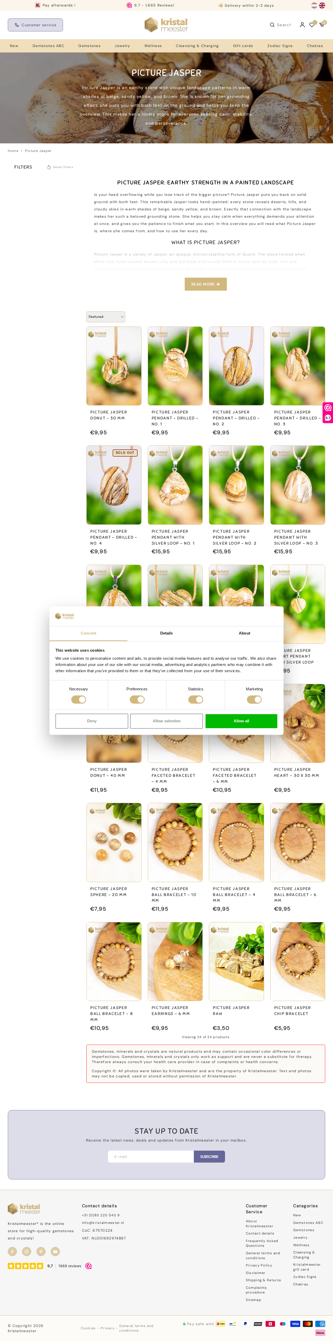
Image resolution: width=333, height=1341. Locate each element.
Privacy (107, 1328)
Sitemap (253, 1300)
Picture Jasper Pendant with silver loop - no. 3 (296, 537)
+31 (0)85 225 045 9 (101, 1215)
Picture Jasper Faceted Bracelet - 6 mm (235, 775)
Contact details (260, 1233)
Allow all (241, 721)
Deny (92, 721)
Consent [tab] (88, 633)
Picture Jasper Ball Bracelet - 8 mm (111, 1013)
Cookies (88, 1328)
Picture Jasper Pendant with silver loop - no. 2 (235, 537)
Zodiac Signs (280, 45)
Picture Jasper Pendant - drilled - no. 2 (236, 418)
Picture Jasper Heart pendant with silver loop (294, 656)
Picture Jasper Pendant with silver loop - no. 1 (173, 537)
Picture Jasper (38, 151)
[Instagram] (26, 1251)
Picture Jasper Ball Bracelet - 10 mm (174, 894)
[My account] (302, 25)
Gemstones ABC (48, 45)
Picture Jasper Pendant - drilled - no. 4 (113, 537)
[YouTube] (55, 1251)
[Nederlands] (314, 5)
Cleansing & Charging (197, 45)
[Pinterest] (41, 1251)
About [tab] (244, 633)
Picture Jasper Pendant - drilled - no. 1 (175, 418)
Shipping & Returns (263, 1280)
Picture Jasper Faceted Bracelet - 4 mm (174, 775)
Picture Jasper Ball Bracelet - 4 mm (234, 894)
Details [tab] (166, 633)
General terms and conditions (263, 1255)
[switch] (137, 699)
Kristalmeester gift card (307, 1267)
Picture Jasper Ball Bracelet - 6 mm (295, 894)
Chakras (315, 45)
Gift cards (243, 45)
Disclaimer (256, 1273)
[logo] (166, 24)
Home (13, 151)
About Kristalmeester (259, 1223)
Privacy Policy (259, 1265)
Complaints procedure (256, 1290)
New (14, 45)
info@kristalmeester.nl (103, 1222)
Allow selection (167, 721)
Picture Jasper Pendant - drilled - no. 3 (297, 418)
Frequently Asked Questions (262, 1243)
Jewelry (122, 45)
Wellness (153, 45)
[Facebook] (12, 1251)
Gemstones (89, 45)
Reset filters (63, 167)
